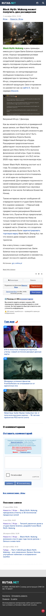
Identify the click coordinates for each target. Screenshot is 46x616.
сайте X (26, 88)
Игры (5, 19)
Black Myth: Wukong (9, 269)
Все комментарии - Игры (14, 493)
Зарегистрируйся (17, 442)
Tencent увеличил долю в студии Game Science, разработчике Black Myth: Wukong (23, 525)
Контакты (6, 596)
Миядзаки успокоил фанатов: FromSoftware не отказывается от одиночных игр (19, 383)
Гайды (6, 550)
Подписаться (36, 286)
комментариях (27, 299)
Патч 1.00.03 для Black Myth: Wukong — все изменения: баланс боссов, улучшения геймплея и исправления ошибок (22, 553)
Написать (33, 280)
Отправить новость (19, 596)
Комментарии (14, 280)
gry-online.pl (17, 263)
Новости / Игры (16, 19)
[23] (23, 336)
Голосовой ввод (24, 483)
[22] (23, 368)
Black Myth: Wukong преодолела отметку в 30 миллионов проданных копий (20, 512)
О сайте (14, 599)
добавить (9, 483)
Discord (14, 91)
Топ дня (9, 322)
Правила (5, 599)
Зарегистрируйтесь (11, 291)
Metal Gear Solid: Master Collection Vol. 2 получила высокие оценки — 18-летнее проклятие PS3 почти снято (22, 415)
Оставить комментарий (17, 433)
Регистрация (36, 292)
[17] (23, 400)
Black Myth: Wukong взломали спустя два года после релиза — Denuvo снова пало (22, 539)
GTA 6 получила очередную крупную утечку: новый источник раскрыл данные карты (22, 351)
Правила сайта (25, 452)
